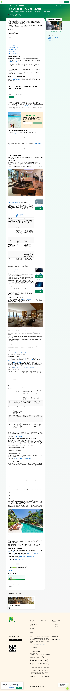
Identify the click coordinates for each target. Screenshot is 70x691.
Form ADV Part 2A (44, 664)
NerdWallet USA (34, 686)
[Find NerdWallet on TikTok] (59, 639)
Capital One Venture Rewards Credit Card (26, 556)
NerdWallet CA (42, 686)
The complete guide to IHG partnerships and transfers (23, 367)
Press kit (31, 631)
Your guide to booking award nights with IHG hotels (23, 352)
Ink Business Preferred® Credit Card (23, 560)
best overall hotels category (16, 133)
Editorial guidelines (33, 625)
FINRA (48, 662)
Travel (11, 5)
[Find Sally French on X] (14, 578)
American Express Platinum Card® (20, 559)
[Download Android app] (18, 640)
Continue (19, 687)
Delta (32, 359)
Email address (25, 121)
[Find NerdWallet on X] (52, 639)
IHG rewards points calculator (16, 79)
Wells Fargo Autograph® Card (20, 554)
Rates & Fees (39, 281)
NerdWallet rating (39, 206)
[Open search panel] (57, 2)
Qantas (9, 360)
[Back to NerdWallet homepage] (8, 5)
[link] (25, 40)
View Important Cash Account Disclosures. (39, 668)
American (28, 359)
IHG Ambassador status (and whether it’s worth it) (22, 458)
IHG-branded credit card (29, 346)
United (25, 359)
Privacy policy (54, 621)
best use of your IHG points (27, 299)
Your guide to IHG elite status (18, 436)
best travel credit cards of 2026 (13, 551)
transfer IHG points (17, 362)
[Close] (68, 683)
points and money (28, 349)
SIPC (49, 662)
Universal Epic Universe (13, 61)
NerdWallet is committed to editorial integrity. (54, 31)
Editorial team (32, 628)
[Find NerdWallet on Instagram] (56, 639)
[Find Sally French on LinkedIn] (17, 578)
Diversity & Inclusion (33, 624)
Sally (16, 576)
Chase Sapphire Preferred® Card (33, 553)
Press (31, 629)
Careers (31, 621)
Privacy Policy (30, 126)
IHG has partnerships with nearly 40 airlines (16, 358)
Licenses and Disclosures (41, 644)
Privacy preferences (55, 624)
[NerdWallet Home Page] (4, 2)
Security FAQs (43, 620)
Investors (31, 632)
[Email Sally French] (15, 578)
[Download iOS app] (12, 640)
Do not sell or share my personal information (56, 626)
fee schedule (39, 665)
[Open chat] (67, 688)
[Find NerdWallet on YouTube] (54, 639)
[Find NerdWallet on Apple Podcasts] (57, 639)
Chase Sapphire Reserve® (30, 557)
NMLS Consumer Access (33, 644)
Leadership (32, 620)
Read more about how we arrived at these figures (30, 105)
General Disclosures (34, 665)
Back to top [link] (11, 570)
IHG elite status (19, 384)
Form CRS (40, 664)
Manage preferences (11, 687)
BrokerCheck (47, 665)
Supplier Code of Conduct (56, 620)
